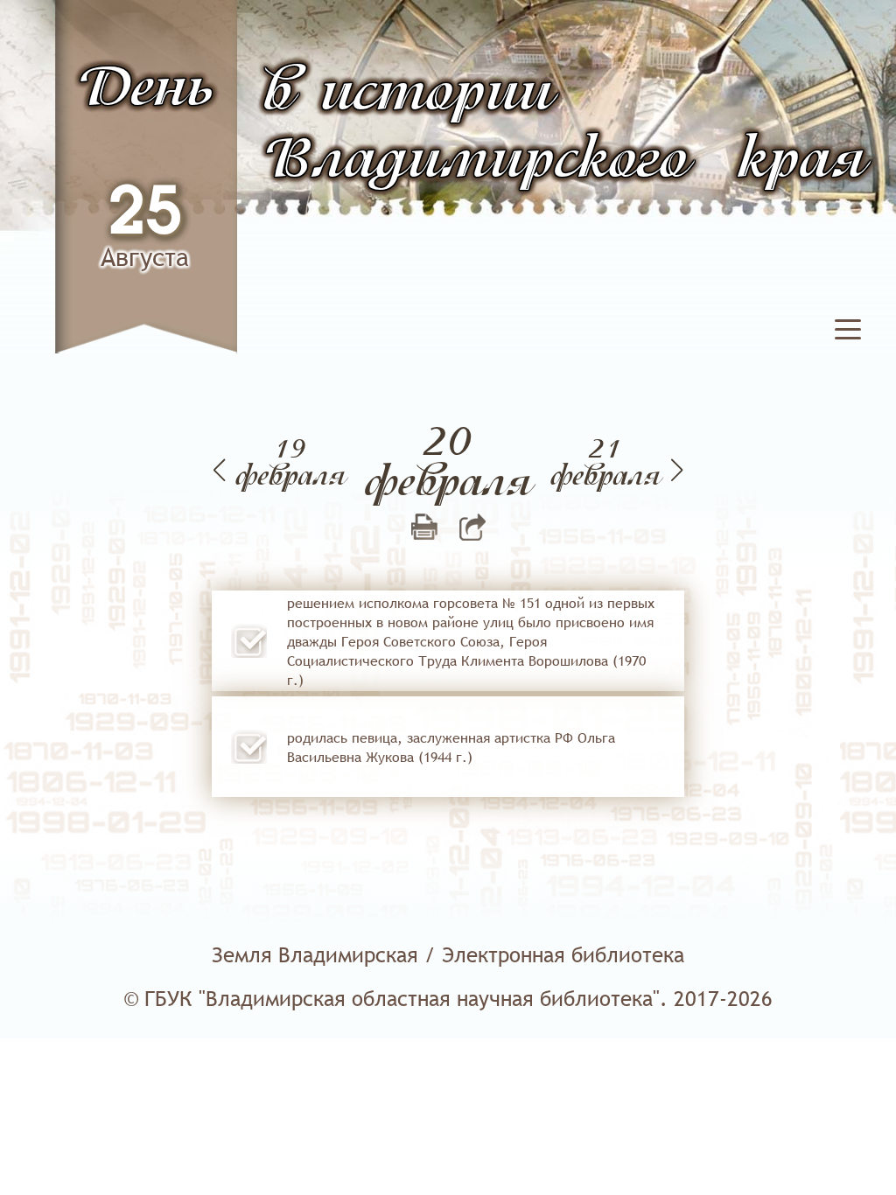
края (801, 161)
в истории (408, 94)
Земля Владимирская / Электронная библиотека (448, 955)
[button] (848, 336)
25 (145, 214)
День (145, 89)
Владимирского (476, 161)
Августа (145, 257)
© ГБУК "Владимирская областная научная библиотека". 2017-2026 (448, 998)
